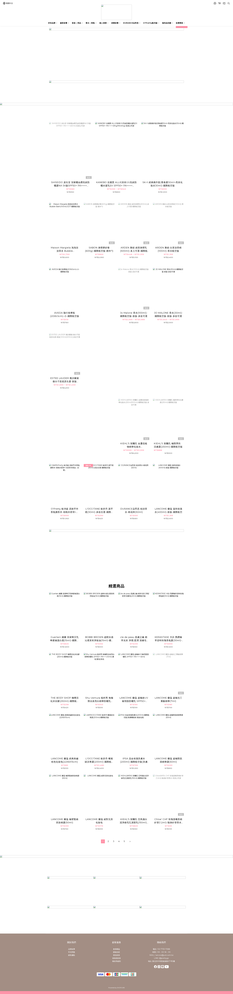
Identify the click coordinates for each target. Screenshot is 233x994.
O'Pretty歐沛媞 (150, 23)
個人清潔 (103, 23)
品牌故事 (71, 949)
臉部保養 (63, 23)
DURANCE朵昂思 (131, 23)
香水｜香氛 (90, 23)
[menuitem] (103, 841)
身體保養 (115, 23)
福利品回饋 (166, 23)
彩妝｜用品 (76, 23)
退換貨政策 (116, 958)
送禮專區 (179, 23)
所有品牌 (51, 23)
